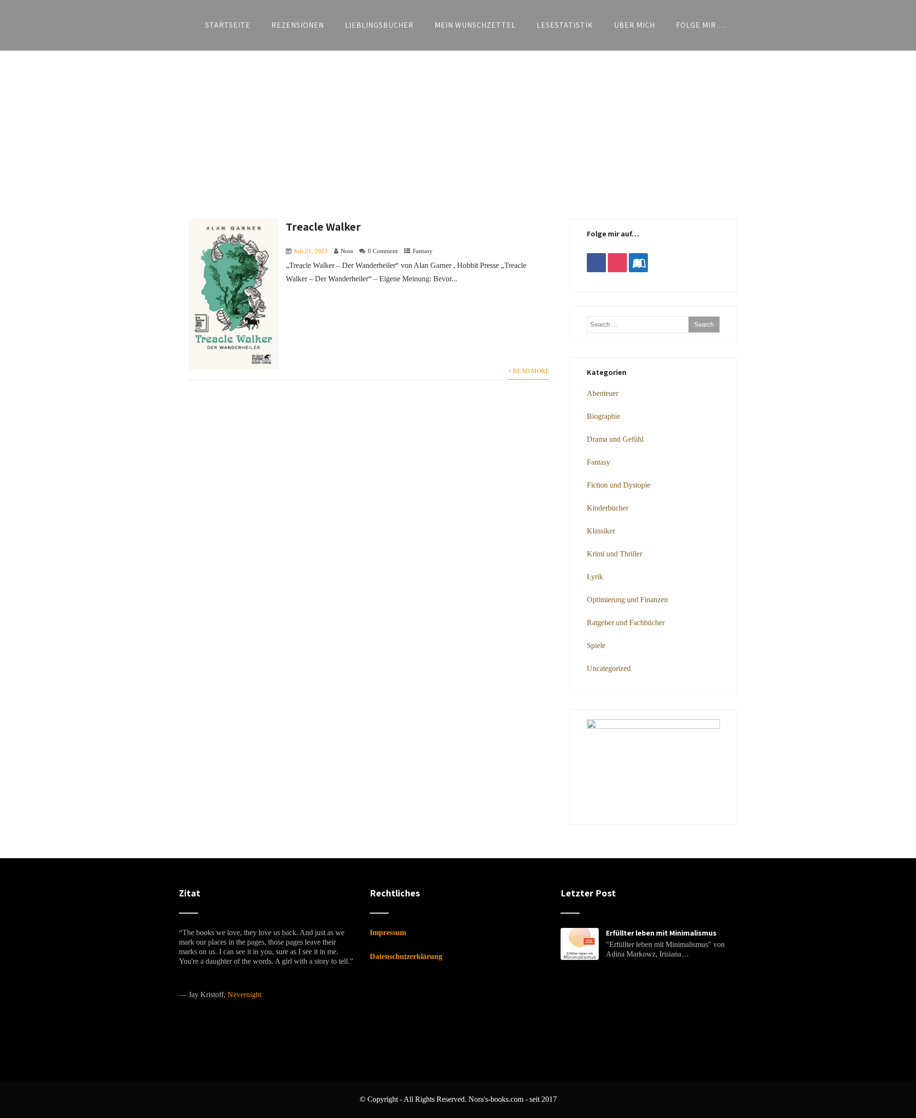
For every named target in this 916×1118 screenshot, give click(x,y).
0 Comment (383, 251)
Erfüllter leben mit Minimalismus (661, 933)
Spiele (596, 645)
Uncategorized (609, 668)
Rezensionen (297, 25)
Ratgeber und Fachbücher (626, 622)
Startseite (227, 25)
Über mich (634, 25)
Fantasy (423, 251)
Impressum (388, 932)
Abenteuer (602, 393)
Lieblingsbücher (379, 25)
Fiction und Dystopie (618, 485)
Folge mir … (701, 25)
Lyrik (595, 577)
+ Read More (528, 371)
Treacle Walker (323, 226)
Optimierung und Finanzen (627, 600)
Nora (347, 251)
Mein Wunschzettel (475, 25)
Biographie (603, 416)
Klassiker (601, 531)
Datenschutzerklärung (406, 956)
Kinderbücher (607, 508)
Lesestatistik (565, 25)
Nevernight (244, 994)
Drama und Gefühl (615, 439)
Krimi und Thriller (614, 554)
